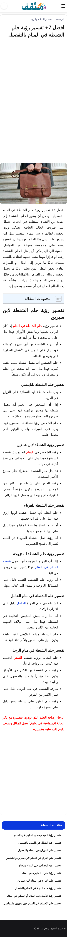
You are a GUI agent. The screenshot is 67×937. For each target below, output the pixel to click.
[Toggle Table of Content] (57, 299)
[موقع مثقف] (34, 5)
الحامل (21, 603)
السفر (18, 658)
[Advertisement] (33, 103)
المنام (30, 452)
